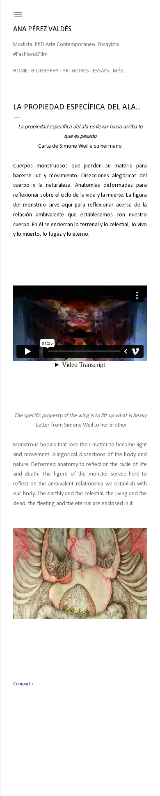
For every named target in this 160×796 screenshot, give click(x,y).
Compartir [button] (23, 684)
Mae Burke (104, 772)
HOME (20, 71)
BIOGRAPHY (45, 71)
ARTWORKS (75, 71)
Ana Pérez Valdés (42, 29)
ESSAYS (101, 71)
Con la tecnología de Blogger (87, 757)
